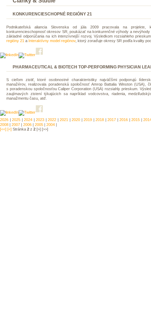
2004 (50, 124)
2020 (76, 120)
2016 (123, 120)
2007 (16, 124)
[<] (9, 129)
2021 (64, 120)
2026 (4, 120)
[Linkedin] (9, 55)
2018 (100, 120)
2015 (135, 120)
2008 (4, 124)
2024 (28, 120)
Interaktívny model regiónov (52, 41)
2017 (111, 120)
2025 (16, 120)
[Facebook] (39, 55)
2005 (39, 124)
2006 (27, 124)
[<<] (3, 129)
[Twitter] (27, 55)
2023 (40, 120)
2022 (52, 120)
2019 (88, 120)
